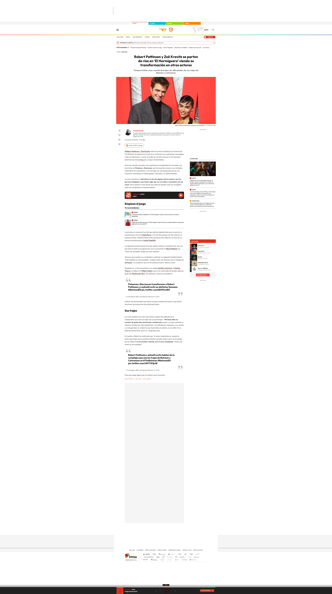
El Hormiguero (147, 379)
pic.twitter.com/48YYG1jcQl (142, 363)
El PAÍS (146, 554)
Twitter (119, 135)
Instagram (155, 531)
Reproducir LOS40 (180, 195)
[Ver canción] (194, 246)
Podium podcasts (162, 559)
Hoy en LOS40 (156, 37)
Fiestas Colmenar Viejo (155, 47)
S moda (177, 559)
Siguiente (176, 591)
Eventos (147, 37)
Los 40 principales (154, 554)
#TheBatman (150, 360)
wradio (163, 556)
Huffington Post (148, 556)
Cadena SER (179, 554)
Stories (176, 531)
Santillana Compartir (171, 554)
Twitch (173, 531)
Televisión (124, 52)
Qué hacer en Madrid (180, 47)
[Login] (213, 29)
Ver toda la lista (201, 275)
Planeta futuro (189, 556)
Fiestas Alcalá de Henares (138, 47)
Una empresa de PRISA (131, 555)
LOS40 (134, 23)
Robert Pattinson (129, 379)
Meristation (193, 559)
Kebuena (195, 556)
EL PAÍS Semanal (182, 556)
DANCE (169, 23)
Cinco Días (170, 556)
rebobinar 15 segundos (160, 591)
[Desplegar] (166, 585)
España (206, 30)
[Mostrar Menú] (118, 30)
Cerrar (214, 42)
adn (190, 554)
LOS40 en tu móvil (186, 550)
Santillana (162, 554)
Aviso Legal (132, 550)
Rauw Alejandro (168, 47)
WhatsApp (119, 139)
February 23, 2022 (154, 297)
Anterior (156, 591)
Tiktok (159, 531)
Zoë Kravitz (138, 379)
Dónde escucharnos (198, 550)
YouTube (162, 531)
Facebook (119, 130)
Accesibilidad (140, 550)
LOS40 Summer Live (167, 37)
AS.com (184, 554)
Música (128, 37)
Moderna (153, 559)
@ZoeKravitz (149, 287)
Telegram (119, 144)
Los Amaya (205, 47)
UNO (158, 556)
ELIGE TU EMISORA (206, 590)
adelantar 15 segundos (171, 591)
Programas (138, 37)
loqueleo (184, 559)
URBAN (187, 23)
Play (166, 590)
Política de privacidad (150, 550)
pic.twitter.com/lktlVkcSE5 (156, 289)
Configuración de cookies (174, 550)
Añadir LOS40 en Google (135, 145)
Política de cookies (162, 550)
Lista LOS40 (120, 37)
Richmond (145, 559)
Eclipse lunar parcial (195, 47)
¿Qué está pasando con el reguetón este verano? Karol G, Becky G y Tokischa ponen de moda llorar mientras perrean (202, 204)
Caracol (197, 554)
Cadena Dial (176, 556)
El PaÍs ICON (169, 559)
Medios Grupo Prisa (131, 560)
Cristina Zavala (138, 131)
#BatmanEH (134, 289)
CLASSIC (152, 23)
